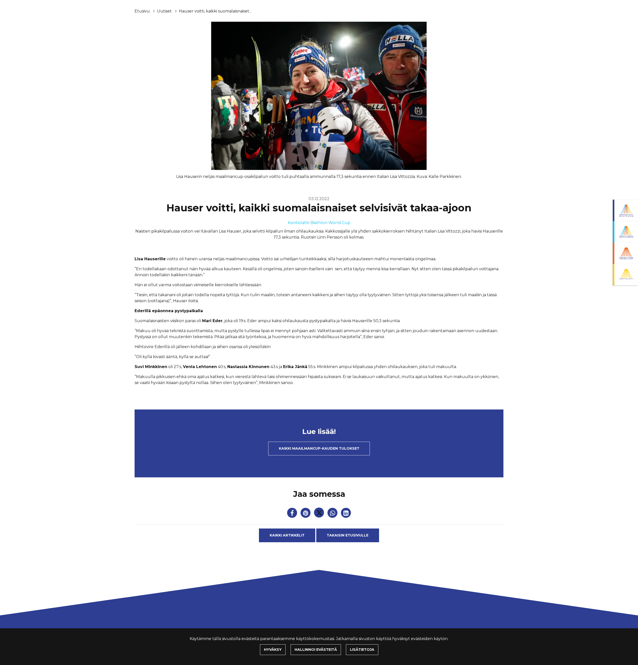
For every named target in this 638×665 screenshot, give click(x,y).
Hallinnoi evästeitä (316, 650)
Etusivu (143, 11)
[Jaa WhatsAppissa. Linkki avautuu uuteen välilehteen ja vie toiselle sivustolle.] (333, 514)
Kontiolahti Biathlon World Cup (319, 222)
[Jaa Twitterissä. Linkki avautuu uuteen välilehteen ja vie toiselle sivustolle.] (319, 514)
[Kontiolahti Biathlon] (625, 210)
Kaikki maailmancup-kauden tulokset (319, 448)
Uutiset (165, 11)
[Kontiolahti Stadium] (625, 274)
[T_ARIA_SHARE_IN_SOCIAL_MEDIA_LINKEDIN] (346, 514)
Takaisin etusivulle (347, 535)
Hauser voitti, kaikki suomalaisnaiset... (215, 11)
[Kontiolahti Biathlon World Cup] (625, 232)
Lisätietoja (362, 650)
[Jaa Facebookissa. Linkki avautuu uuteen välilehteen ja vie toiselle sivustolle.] (292, 514)
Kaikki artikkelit (287, 535)
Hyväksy (273, 650)
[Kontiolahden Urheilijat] (625, 253)
